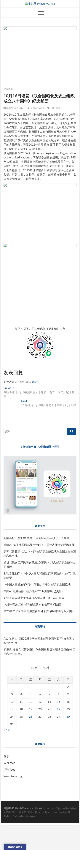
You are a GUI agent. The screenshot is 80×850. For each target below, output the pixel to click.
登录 (34, 382)
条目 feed (9, 763)
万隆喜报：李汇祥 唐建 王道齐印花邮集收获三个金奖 (36, 538)
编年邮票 (56, 108)
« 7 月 (7, 730)
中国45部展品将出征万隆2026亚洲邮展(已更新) (33, 591)
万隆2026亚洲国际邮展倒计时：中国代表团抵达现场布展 (39, 545)
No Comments (36, 108)
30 (68, 716)
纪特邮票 (8, 89)
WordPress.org (13, 776)
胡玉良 (8, 649)
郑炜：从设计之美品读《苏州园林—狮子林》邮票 (34, 598)
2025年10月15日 (14, 108)
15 (58, 702)
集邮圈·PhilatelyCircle (16, 808)
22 (58, 709)
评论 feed (9, 769)
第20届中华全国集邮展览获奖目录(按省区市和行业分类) (38, 611)
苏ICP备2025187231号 (46, 808)
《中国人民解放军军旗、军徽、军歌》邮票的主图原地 (37, 584)
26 (30, 716)
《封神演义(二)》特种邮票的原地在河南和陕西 (32, 604)
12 (30, 702)
